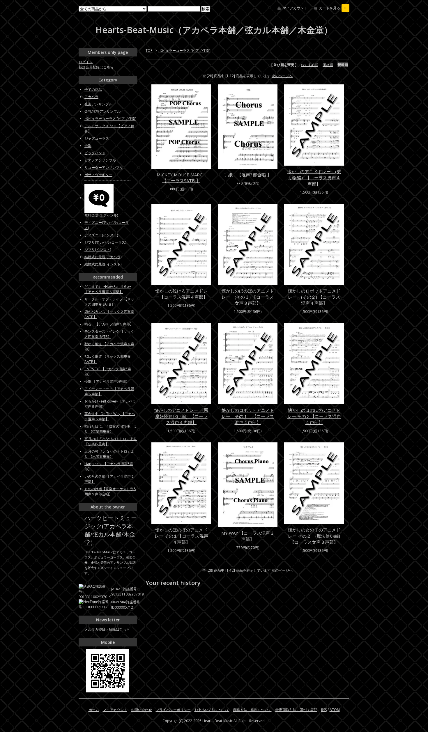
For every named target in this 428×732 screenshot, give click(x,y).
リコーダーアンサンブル (103, 167)
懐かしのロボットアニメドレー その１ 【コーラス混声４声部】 (248, 416)
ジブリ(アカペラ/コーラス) (105, 242)
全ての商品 (93, 89)
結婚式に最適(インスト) (102, 264)
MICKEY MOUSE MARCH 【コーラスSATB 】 (181, 177)
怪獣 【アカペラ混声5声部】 (106, 381)
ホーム (94, 709)
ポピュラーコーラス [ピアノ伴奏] (184, 50)
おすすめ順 (309, 64)
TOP (149, 50)
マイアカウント (295, 8)
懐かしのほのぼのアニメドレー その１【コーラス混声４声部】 (181, 536)
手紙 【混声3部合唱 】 (247, 175)
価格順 (328, 64)
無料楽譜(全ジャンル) (101, 215)
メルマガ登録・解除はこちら (107, 629)
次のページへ (282, 75)
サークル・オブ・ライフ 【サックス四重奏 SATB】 (109, 302)
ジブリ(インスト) (97, 249)
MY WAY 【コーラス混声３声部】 (247, 536)
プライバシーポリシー (173, 709)
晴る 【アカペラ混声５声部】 (108, 324)
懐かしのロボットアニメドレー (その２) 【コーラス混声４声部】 (314, 297)
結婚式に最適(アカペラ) (102, 256)
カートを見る (332, 8)
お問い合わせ (141, 709)
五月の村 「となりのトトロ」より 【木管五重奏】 (109, 454)
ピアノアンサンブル (100, 160)
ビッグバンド (94, 152)
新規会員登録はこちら (96, 67)
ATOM (335, 709)
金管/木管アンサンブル (102, 111)
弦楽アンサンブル (98, 104)
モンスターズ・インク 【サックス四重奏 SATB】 (109, 334)
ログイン (86, 61)
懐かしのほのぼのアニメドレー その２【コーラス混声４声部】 (314, 416)
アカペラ (91, 96)
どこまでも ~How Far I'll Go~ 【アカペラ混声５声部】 (107, 289)
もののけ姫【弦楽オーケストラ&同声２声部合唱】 (110, 491)
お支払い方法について (211, 709)
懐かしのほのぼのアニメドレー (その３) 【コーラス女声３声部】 (248, 297)
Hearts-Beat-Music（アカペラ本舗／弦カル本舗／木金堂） (214, 30)
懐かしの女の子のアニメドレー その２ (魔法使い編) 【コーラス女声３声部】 (314, 536)
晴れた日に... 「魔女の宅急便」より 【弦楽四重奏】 (110, 429)
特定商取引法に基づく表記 (296, 709)
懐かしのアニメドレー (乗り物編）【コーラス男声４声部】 (314, 178)
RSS (324, 709)
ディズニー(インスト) (101, 235)
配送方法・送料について (252, 709)
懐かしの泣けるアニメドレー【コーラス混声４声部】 (181, 294)
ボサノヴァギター (98, 174)
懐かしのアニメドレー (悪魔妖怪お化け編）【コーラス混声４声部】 (181, 416)
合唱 (87, 145)
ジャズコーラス (96, 138)
